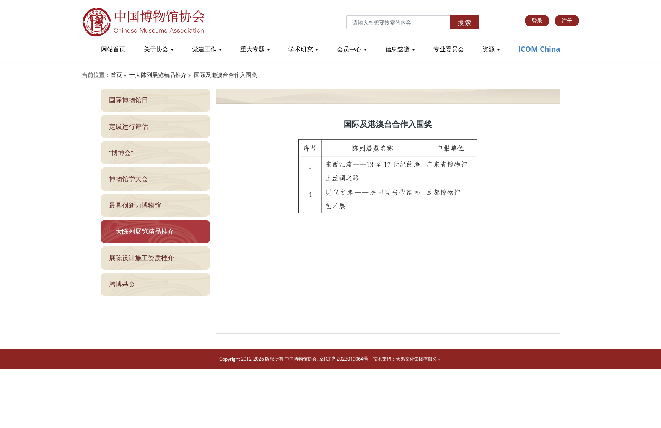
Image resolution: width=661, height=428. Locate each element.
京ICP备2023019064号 (343, 358)
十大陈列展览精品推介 (141, 231)
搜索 (465, 22)
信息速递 (398, 49)
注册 (567, 20)
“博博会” (121, 152)
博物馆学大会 (128, 178)
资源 (489, 49)
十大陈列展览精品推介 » (160, 75)
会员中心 (350, 49)
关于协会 (157, 49)
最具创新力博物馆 (135, 205)
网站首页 (113, 49)
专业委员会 (448, 49)
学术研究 (301, 49)
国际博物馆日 (128, 99)
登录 (537, 20)
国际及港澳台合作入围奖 (225, 75)
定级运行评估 (128, 126)
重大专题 (253, 49)
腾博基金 (122, 284)
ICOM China (539, 49)
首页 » (118, 75)
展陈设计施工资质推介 (141, 257)
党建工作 (205, 49)
